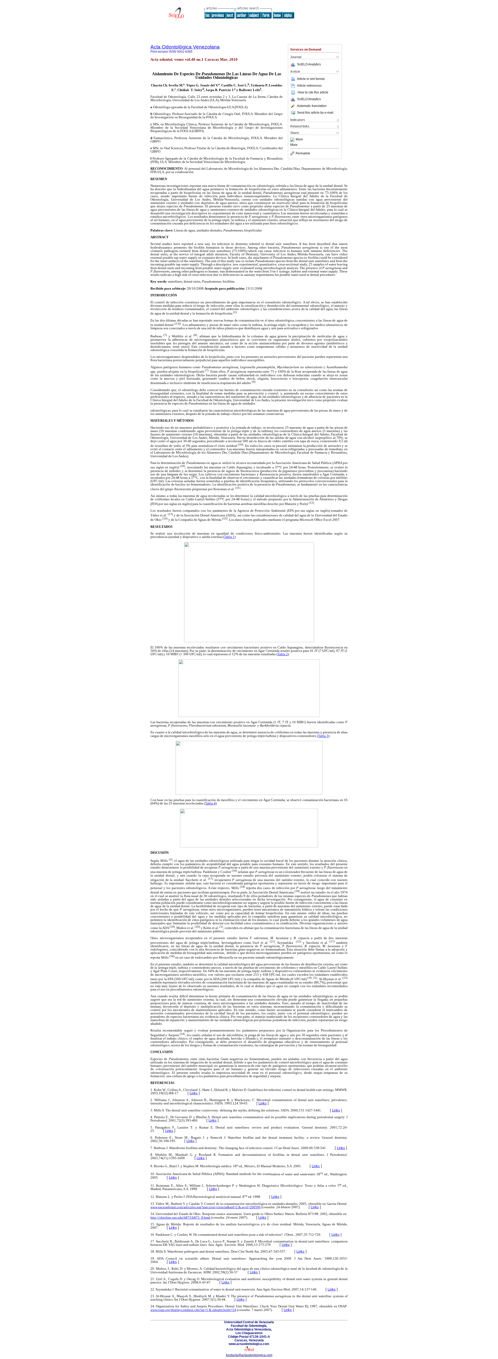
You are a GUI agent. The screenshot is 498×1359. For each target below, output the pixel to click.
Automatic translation (312, 106)
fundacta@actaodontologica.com (249, 1355)
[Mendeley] (293, 139)
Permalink (303, 153)
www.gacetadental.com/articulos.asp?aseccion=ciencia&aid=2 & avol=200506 (205, 1207)
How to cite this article (313, 92)
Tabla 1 (229, 537)
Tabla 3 (323, 736)
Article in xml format (310, 79)
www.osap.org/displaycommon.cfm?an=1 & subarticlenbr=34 (193, 1310)
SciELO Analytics (309, 64)
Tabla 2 (283, 654)
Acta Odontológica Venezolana (185, 47)
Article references (309, 85)
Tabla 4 (210, 803)
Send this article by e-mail (315, 112)
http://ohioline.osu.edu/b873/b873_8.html (180, 1217)
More (299, 139)
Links (194, 1093)
